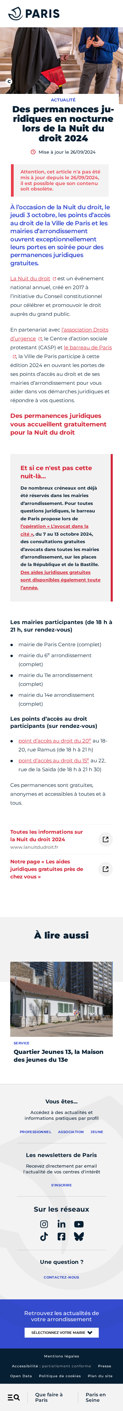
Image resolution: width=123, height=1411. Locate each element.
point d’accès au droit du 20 (54, 740)
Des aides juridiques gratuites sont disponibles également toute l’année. (60, 579)
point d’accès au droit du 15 (53, 760)
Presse (104, 1366)
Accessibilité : (51, 1366)
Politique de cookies (60, 1376)
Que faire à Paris (49, 1397)
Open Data (21, 1376)
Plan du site (100, 1376)
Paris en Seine (96, 1397)
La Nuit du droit (30, 278)
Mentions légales (61, 1356)
